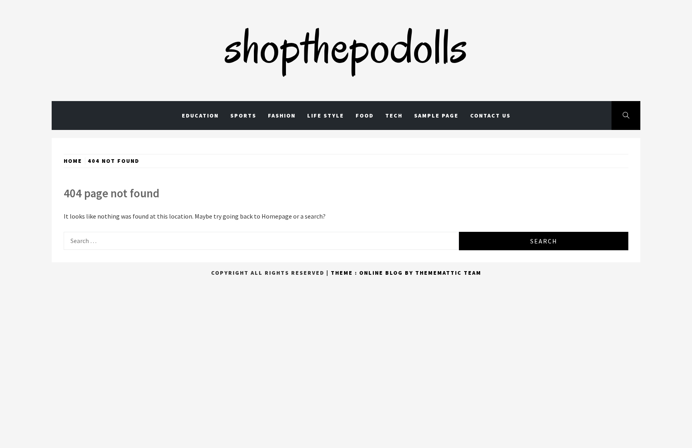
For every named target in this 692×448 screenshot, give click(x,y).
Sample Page (436, 115)
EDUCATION (200, 115)
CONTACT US (490, 115)
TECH (393, 115)
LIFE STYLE (325, 115)
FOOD (365, 115)
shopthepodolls (346, 46)
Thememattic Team (448, 272)
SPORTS (243, 115)
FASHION (282, 115)
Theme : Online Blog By (373, 272)
